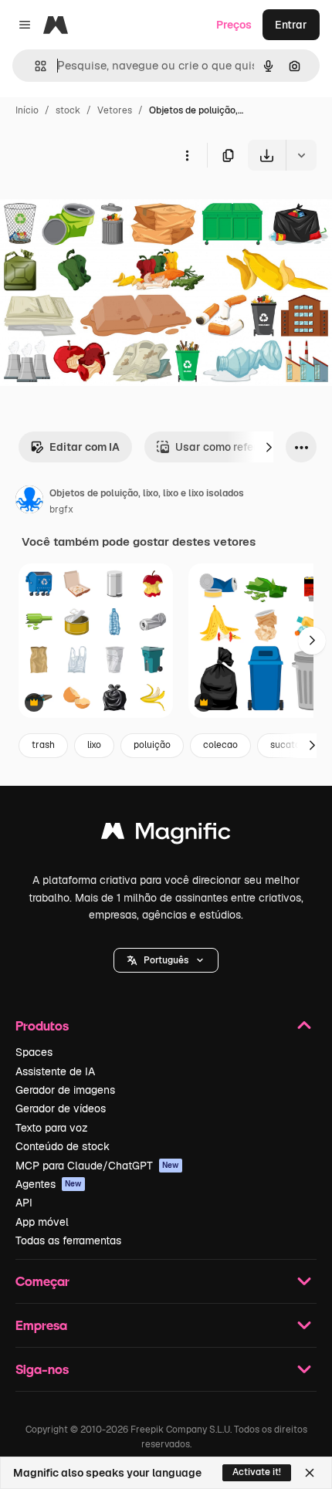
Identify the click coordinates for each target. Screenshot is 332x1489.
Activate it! (256, 1472)
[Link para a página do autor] (29, 502)
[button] (166, 960)
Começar (42, 1281)
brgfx (61, 509)
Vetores (114, 110)
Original (98, 206)
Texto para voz (51, 1128)
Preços (234, 25)
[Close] (309, 1473)
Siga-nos (42, 1369)
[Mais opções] (186, 155)
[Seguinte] (269, 446)
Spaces (34, 1052)
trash (43, 745)
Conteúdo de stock (62, 1146)
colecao (220, 745)
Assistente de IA (55, 1071)
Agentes (48, 1184)
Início (27, 110)
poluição (152, 745)
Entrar (291, 25)
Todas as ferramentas (68, 1240)
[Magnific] (166, 835)
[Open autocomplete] (34, 66)
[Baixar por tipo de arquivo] (301, 155)
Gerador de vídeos (60, 1108)
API (23, 1203)
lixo (94, 745)
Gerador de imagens (65, 1090)
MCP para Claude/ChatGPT (97, 1166)
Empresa (41, 1325)
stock (68, 110)
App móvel (42, 1222)
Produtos (42, 1025)
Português (166, 960)
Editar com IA (84, 447)
